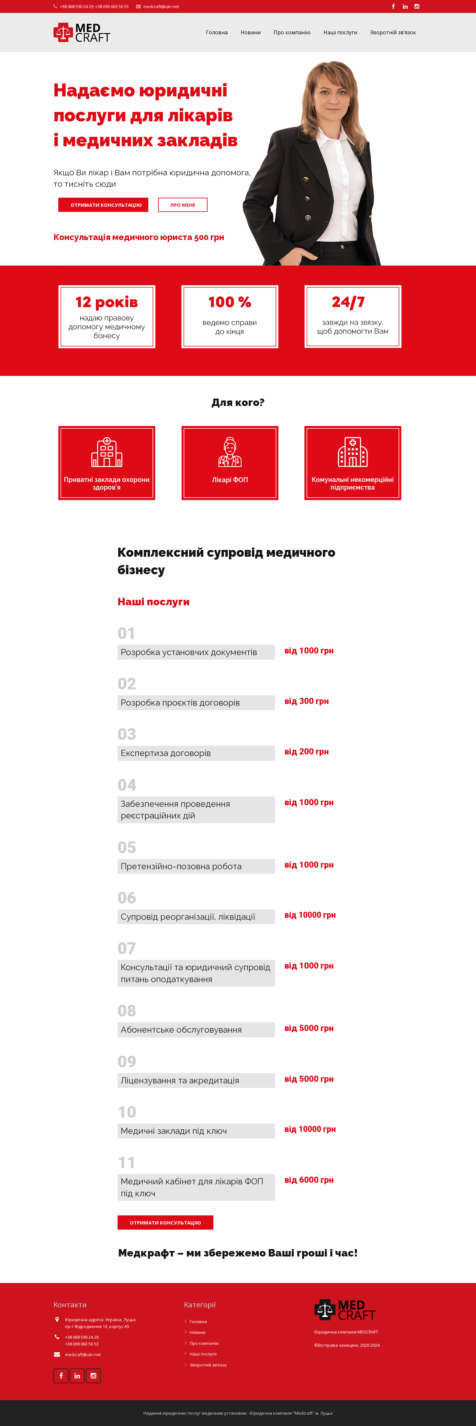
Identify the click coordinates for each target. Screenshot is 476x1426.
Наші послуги (203, 1354)
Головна (198, 1321)
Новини (198, 1332)
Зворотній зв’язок (208, 1365)
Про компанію (204, 1343)
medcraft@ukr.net (161, 6)
